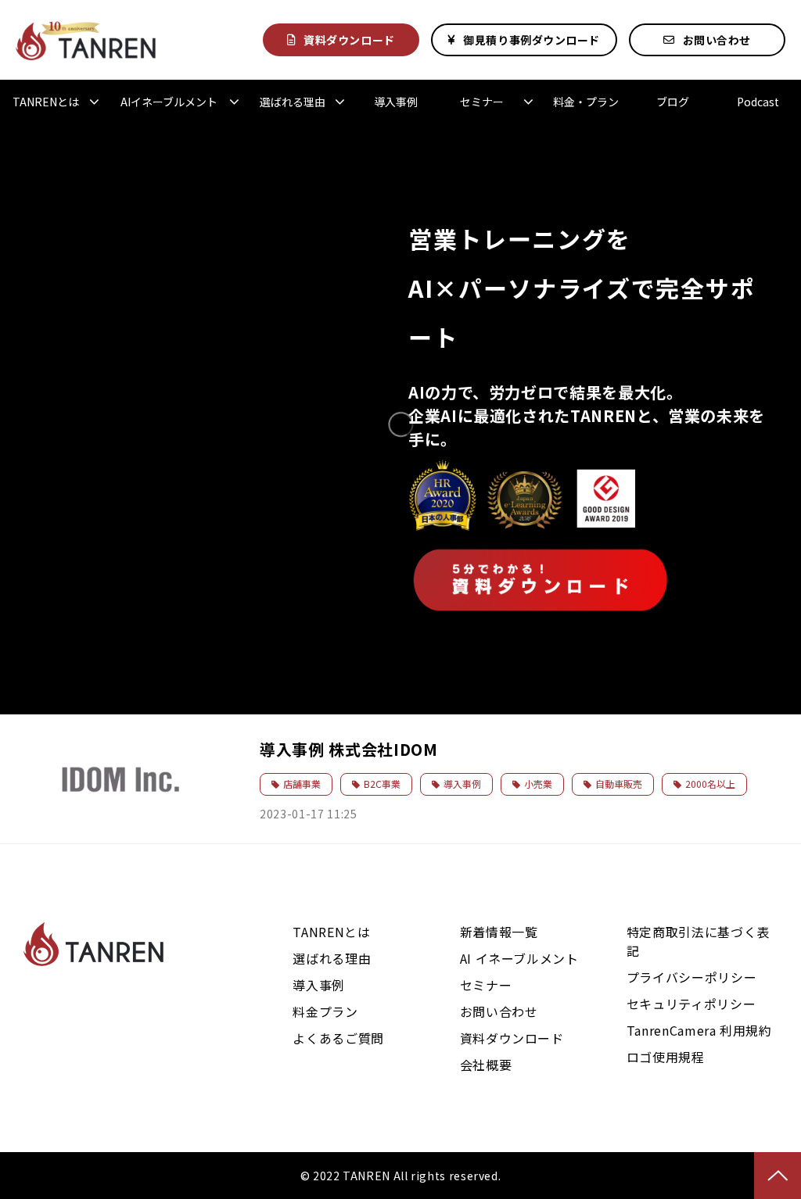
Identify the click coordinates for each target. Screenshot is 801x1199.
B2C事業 (382, 783)
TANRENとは (46, 101)
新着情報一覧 (499, 931)
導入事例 (396, 101)
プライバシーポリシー (691, 977)
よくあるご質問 (338, 1038)
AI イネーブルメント (519, 958)
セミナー (482, 101)
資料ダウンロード (349, 40)
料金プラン (325, 1011)
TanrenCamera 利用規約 (699, 1030)
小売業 (538, 783)
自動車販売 (618, 783)
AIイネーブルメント (168, 101)
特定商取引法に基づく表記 (698, 941)
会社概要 (486, 1064)
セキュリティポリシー (691, 1003)
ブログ (672, 101)
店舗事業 (302, 783)
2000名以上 (710, 783)
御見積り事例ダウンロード (531, 40)
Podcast (758, 101)
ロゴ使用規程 (666, 1056)
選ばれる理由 (292, 101)
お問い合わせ (717, 40)
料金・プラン (586, 101)
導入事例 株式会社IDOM (348, 749)
